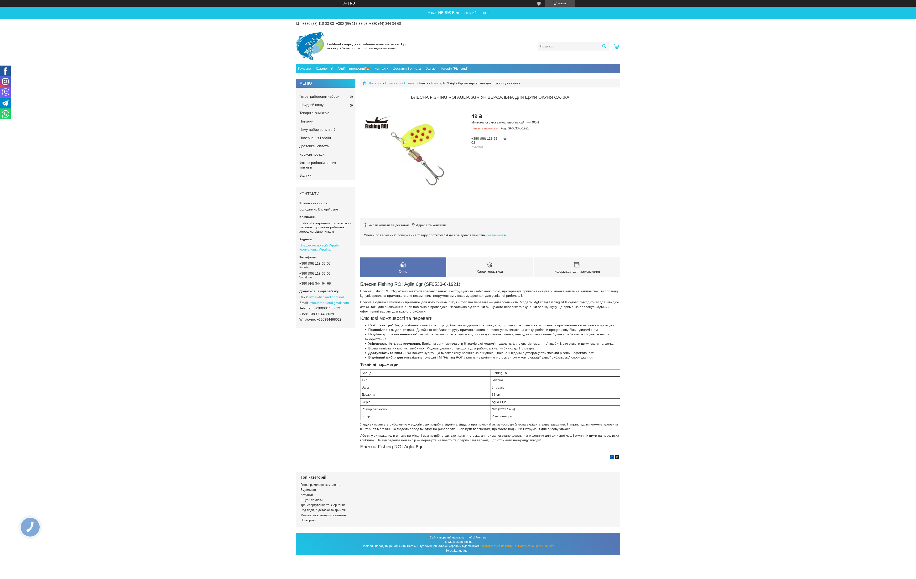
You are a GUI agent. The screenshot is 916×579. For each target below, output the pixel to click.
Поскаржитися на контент (498, 546)
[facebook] (612, 458)
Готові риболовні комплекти (320, 485)
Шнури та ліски (312, 500)
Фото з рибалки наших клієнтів (317, 165)
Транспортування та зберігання (323, 505)
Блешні (409, 83)
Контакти (381, 68)
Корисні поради (311, 154)
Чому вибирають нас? (317, 130)
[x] (617, 458)
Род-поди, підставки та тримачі (323, 510)
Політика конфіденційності (536, 546)
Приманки (393, 83)
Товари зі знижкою (314, 113)
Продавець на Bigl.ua (458, 541)
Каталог (322, 68)
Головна (304, 68)
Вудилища (308, 490)
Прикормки (308, 520)
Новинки (306, 121)
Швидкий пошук (312, 105)
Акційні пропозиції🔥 (354, 68)
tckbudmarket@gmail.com (329, 303)
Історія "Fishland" (454, 68)
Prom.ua (480, 537)
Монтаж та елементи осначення (324, 515)
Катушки (307, 495)
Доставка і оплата (407, 68)
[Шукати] (604, 46)
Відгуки (431, 68)
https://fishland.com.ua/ (326, 297)
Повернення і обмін (315, 138)
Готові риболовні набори (319, 96)
